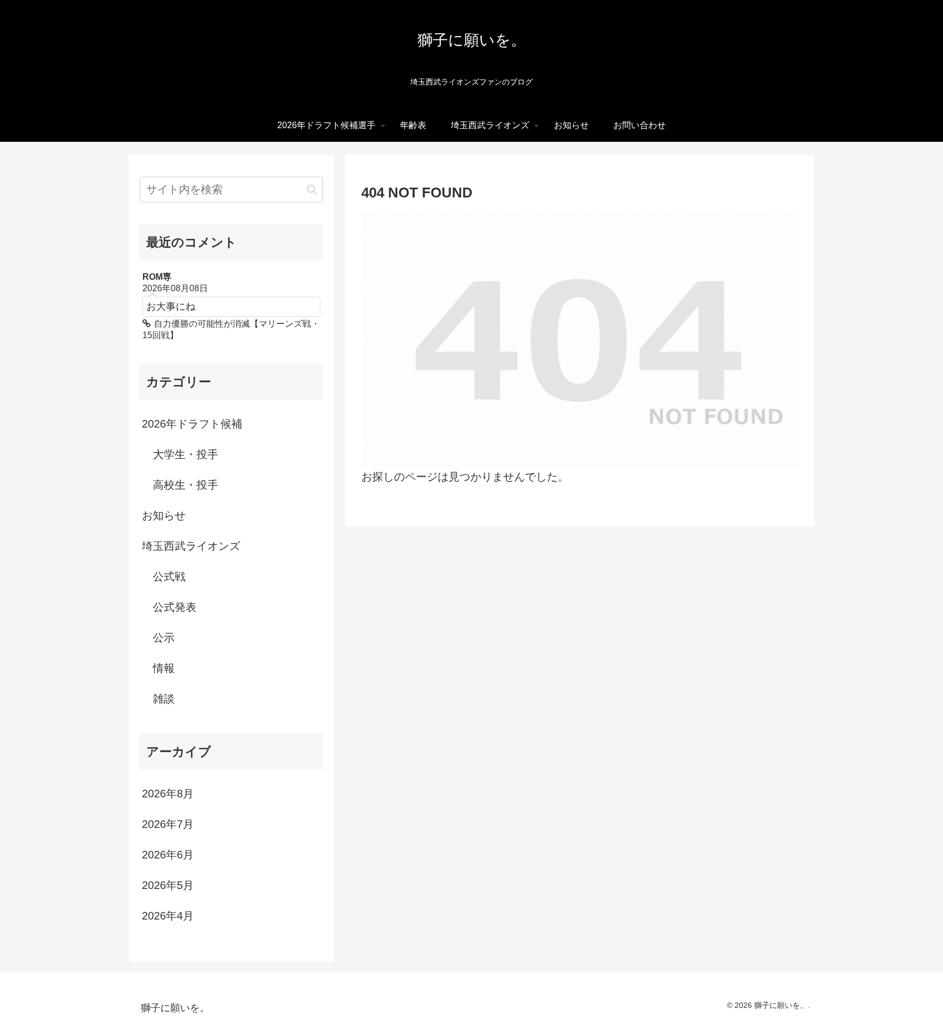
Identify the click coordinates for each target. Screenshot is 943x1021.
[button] (311, 189)
